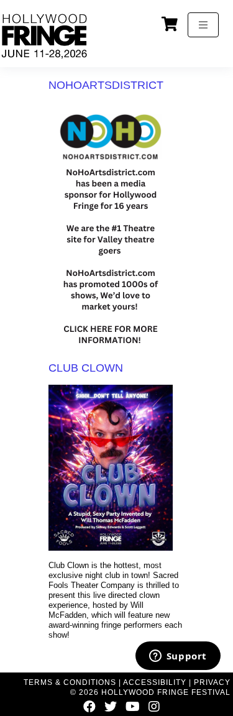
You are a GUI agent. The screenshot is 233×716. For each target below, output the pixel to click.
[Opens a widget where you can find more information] (178, 656)
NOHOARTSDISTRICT (105, 85)
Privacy (212, 682)
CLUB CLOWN (85, 368)
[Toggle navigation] (203, 24)
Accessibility (154, 682)
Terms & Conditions (70, 682)
